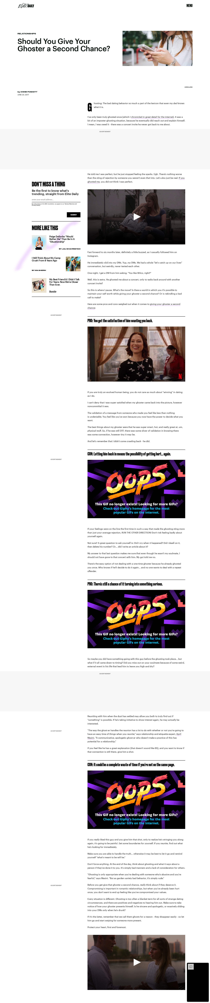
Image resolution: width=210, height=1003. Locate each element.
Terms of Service (69, 204)
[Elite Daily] (26, 5)
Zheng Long (188, 87)
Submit (73, 215)
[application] (136, 216)
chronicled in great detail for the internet (152, 117)
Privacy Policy (36, 205)
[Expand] (190, 965)
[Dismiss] (206, 965)
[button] (136, 216)
